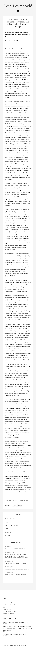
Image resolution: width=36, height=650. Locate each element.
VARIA (7, 522)
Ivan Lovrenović (18, 5)
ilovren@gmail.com (11, 604)
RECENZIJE (8, 535)
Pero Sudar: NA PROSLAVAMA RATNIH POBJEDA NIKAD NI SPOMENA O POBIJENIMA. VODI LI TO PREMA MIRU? (16, 556)
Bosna (14, 505)
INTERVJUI (8, 532)
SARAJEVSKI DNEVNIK (12, 525)
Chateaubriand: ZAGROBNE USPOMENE (16, 563)
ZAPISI (7, 528)
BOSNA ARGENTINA (11, 518)
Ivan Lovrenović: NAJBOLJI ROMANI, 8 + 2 (16, 549)
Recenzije (26, 500)
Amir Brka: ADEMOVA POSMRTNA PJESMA (17, 569)
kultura (20, 505)
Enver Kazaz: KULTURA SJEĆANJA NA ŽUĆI (17, 574)
